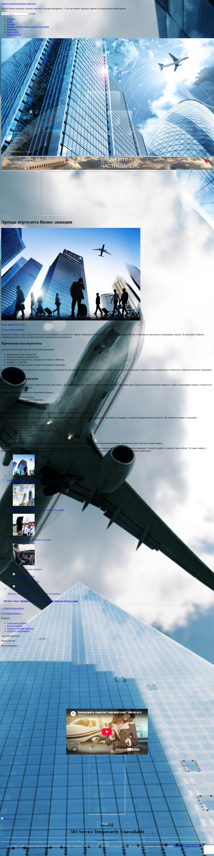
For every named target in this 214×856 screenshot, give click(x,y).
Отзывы (11, 24)
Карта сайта (13, 32)
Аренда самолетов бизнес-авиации (18, 3)
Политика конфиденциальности (190, 846)
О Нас (10, 21)
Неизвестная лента (17, 818)
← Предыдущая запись (12, 608)
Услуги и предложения (12, 329)
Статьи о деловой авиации (20, 628)
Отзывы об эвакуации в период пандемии (28, 26)
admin (11, 324)
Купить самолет (15, 625)
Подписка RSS (14, 34)
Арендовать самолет (17, 623)
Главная (11, 19)
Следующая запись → (12, 613)
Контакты (12, 29)
